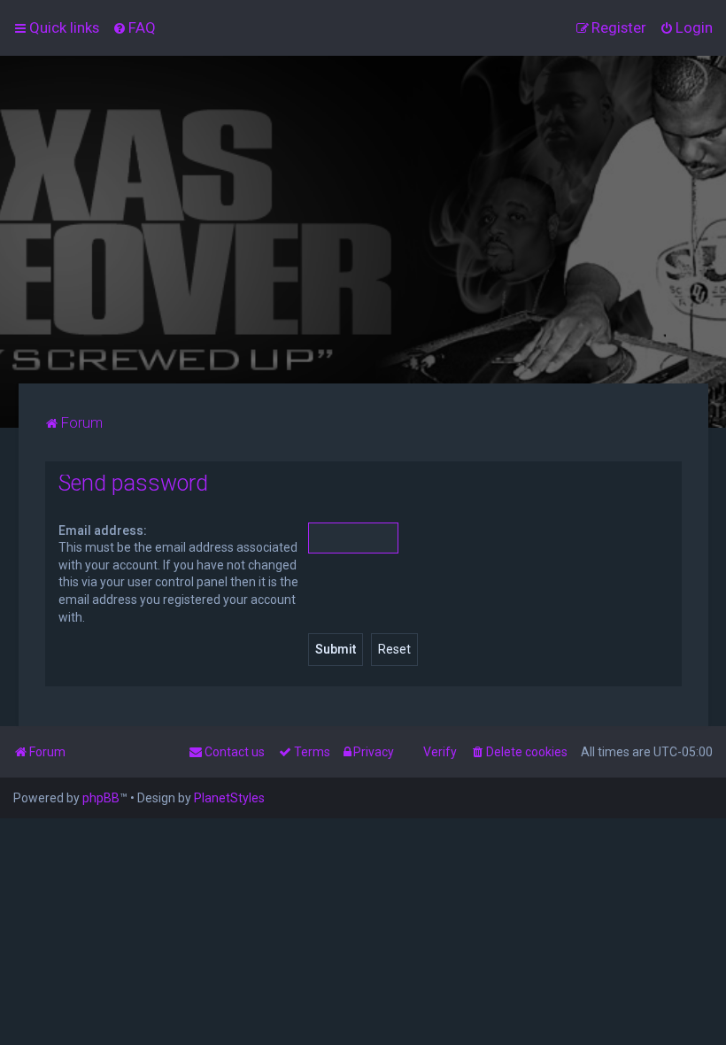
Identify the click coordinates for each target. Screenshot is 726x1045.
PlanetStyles (229, 798)
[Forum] (363, 219)
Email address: (102, 530)
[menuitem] (134, 27)
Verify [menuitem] (440, 752)
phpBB (101, 798)
